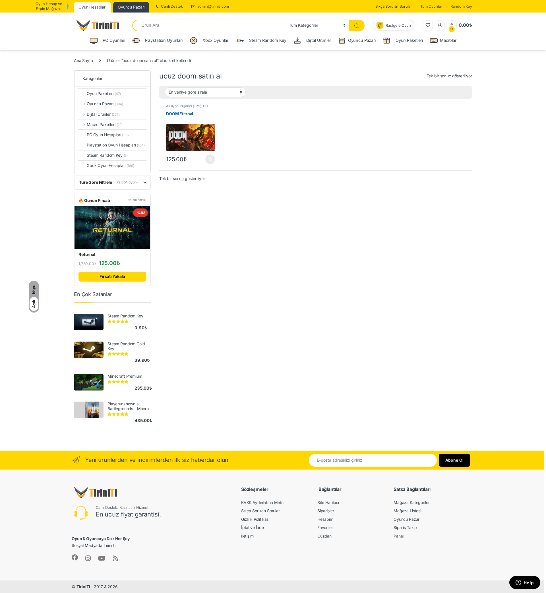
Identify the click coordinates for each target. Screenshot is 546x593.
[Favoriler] (428, 25)
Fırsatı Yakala (112, 276)
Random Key (461, 6)
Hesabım (325, 519)
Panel (399, 536)
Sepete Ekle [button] (208, 159)
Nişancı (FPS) (190, 106)
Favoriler (325, 527)
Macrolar (448, 40)
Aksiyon (172, 106)
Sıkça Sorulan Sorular (393, 6)
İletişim (247, 536)
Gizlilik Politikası (255, 519)
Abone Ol (454, 460)
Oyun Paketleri (104, 93)
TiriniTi (83, 586)
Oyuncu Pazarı (362, 40)
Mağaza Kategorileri (412, 502)
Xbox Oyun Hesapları (110, 165)
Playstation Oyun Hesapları (116, 144)
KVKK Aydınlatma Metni (262, 502)
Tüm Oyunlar (431, 6)
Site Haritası (328, 502)
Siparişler (325, 510)
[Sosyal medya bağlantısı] (75, 557)
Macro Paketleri (105, 124)
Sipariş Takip (405, 527)
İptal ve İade (252, 527)
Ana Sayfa (83, 60)
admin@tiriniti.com (213, 6)
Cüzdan (324, 536)
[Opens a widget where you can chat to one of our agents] (524, 583)
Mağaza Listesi (407, 510)
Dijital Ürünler (103, 114)
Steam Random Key (107, 155)
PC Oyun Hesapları (187, 108)
